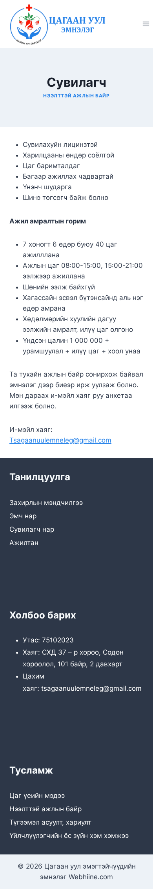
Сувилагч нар (31, 529)
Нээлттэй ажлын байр (76, 96)
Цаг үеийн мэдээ (37, 795)
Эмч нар (22, 516)
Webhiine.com (91, 877)
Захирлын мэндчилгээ (46, 503)
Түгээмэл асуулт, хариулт (50, 822)
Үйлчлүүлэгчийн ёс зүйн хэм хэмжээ (69, 836)
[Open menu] (145, 24)
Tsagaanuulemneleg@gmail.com (60, 440)
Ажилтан (23, 543)
